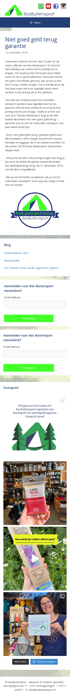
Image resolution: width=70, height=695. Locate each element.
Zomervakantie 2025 (16, 253)
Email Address (12, 297)
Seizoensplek (11, 260)
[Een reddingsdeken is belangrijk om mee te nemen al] (35, 493)
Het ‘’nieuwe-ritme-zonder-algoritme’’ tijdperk (31, 268)
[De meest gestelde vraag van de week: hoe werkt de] (35, 558)
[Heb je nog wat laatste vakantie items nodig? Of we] (35, 428)
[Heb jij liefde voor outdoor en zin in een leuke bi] (35, 624)
